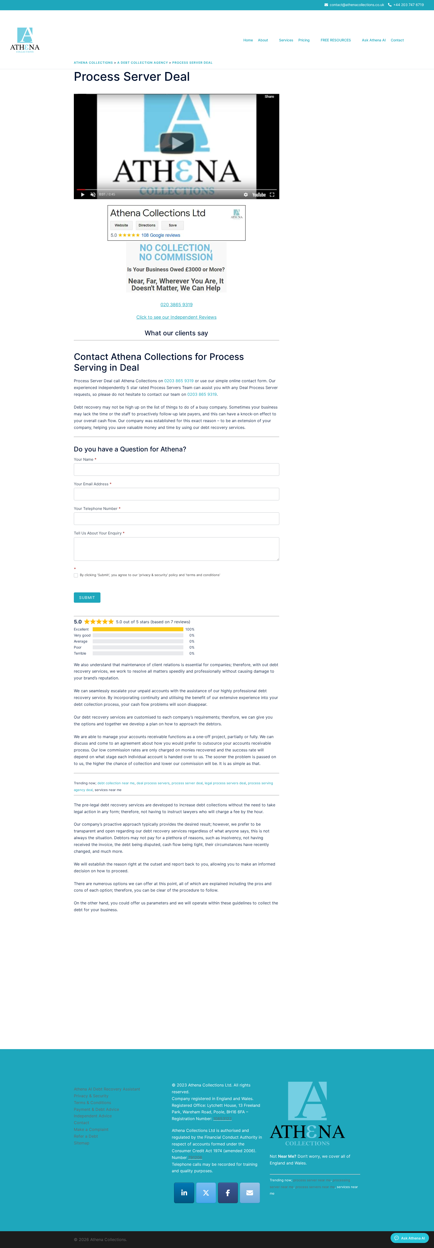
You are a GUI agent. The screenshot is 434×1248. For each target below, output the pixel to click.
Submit (87, 597)
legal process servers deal (225, 783)
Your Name (85, 459)
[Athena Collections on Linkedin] (184, 1193)
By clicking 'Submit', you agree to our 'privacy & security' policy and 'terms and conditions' (149, 575)
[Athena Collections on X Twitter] (206, 1193)
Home (248, 40)
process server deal (187, 783)
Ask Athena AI (374, 40)
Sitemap (81, 1142)
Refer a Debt (86, 1136)
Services (286, 40)
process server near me (312, 1180)
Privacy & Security (91, 1095)
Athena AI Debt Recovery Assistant (107, 1088)
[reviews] (176, 250)
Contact (397, 40)
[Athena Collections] (25, 39)
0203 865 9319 (179, 380)
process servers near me (315, 1187)
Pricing (304, 40)
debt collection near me (116, 783)
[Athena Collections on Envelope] (250, 1193)
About (263, 40)
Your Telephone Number (97, 508)
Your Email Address (93, 484)
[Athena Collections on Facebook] (228, 1193)
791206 (195, 1157)
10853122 (222, 1118)
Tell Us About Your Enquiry (99, 533)
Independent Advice (93, 1115)
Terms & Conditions (92, 1102)
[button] (422, 40)
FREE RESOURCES (336, 40)
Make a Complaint (91, 1129)
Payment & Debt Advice (96, 1109)
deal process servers (153, 783)
